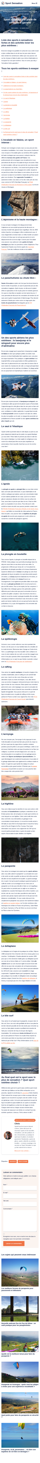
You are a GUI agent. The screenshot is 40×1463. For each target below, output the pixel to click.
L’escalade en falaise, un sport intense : (15, 82)
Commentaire (7, 1209)
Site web (5, 1201)
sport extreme (23, 1161)
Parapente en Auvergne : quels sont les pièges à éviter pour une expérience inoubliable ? (19, 1385)
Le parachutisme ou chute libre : (13, 89)
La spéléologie (7, 108)
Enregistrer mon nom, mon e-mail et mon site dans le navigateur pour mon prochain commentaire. (19, 1238)
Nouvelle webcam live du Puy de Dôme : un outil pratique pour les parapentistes (18, 1324)
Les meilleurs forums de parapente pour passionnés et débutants (17, 1289)
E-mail (5, 1192)
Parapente (13, 1161)
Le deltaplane (7, 125)
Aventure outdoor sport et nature (18, 11)
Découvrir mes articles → (22, 1151)
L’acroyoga (6, 115)
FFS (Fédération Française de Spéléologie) (19, 661)
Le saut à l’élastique (9, 98)
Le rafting (6, 112)
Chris (16, 28)
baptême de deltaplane (29, 978)
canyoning (25, 1093)
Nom (5, 1184)
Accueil (5, 11)
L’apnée (5, 101)
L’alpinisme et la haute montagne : (13, 85)
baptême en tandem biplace (11, 903)
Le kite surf (6, 128)
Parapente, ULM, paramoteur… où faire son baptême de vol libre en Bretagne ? (18, 1451)
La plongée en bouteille (10, 105)
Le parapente (7, 122)
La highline (6, 118)
